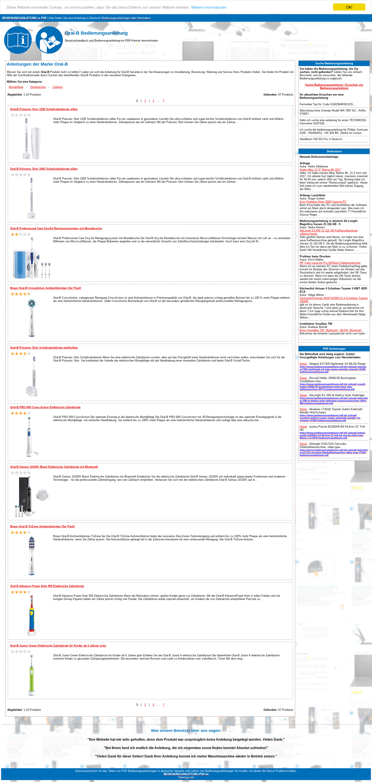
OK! (349, 7)
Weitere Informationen (208, 7)
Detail (303, 363)
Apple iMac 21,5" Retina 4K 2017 (320, 169)
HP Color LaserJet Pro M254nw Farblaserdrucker (330, 262)
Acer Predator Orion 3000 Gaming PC (323, 201)
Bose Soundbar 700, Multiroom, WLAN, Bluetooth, (331, 330)
